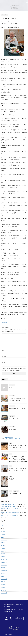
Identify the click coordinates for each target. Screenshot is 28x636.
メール (4, 356)
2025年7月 (4, 540)
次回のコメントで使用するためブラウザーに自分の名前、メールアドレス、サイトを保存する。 (14, 369)
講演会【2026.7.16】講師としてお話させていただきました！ (17, 446)
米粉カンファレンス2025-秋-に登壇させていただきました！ (17, 469)
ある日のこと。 (9, 437)
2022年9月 (4, 573)
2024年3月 (4, 556)
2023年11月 (4, 562)
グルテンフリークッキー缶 (8, 504)
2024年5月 (4, 551)
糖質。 (11, 388)
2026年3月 (4, 534)
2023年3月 (4, 568)
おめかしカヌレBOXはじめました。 (10, 508)
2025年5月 (4, 542)
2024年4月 (4, 554)
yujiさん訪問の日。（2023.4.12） (13, 439)
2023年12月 (4, 559)
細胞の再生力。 (13, 429)
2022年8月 (4, 576)
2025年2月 (4, 545)
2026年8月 (4, 531)
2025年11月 (4, 537)
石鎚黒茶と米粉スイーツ (15, 493)
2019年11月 (4, 593)
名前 (3, 350)
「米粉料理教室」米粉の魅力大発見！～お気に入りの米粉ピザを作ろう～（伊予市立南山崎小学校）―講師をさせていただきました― (18, 458)
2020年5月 (4, 584)
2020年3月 (4, 587)
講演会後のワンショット (15, 479)
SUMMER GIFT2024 (15, 419)
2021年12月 (4, 579)
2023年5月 (4, 565)
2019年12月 (4, 590)
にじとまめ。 (5, 322)
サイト (3, 362)
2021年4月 (4, 582)
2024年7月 (4, 548)
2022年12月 (4, 570)
